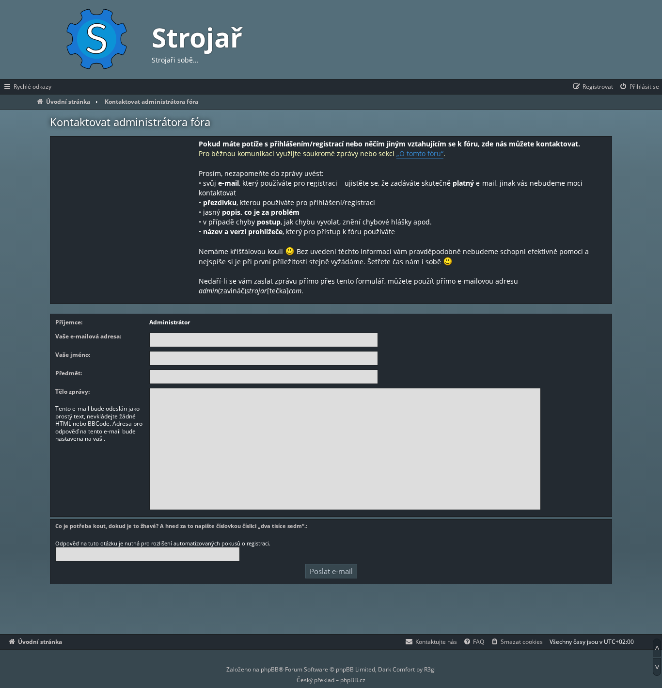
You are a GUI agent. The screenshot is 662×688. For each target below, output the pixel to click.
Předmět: (68, 373)
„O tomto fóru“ (419, 153)
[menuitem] (639, 87)
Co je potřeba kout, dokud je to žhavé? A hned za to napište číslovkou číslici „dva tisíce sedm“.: (181, 525)
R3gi (430, 669)
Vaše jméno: (72, 355)
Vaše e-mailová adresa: (88, 336)
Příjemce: (68, 322)
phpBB (270, 669)
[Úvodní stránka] (96, 39)
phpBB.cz (352, 680)
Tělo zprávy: (72, 392)
